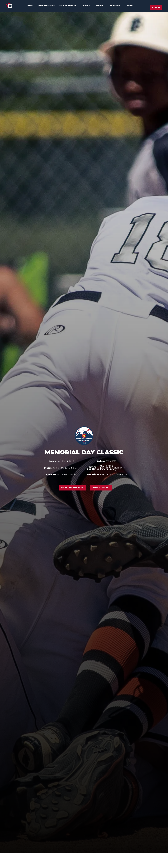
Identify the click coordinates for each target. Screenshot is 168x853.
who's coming (101, 488)
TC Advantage (68, 6)
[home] (9, 6)
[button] (85, 6)
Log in (156, 7)
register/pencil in (72, 488)
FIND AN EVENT (46, 6)
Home (30, 6)
